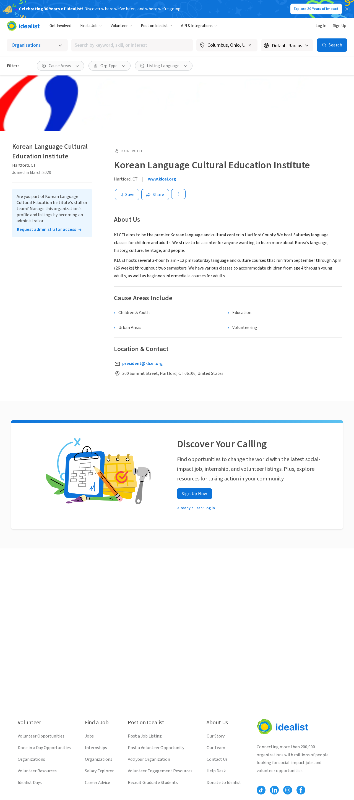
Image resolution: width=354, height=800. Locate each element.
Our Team (216, 748)
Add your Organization (149, 759)
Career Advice (97, 783)
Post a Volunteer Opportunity (156, 748)
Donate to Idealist (224, 783)
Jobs (89, 736)
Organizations (31, 759)
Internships (96, 748)
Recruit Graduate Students (153, 783)
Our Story (216, 736)
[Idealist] (23, 26)
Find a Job (89, 26)
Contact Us (217, 759)
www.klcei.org (162, 179)
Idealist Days (30, 783)
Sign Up (339, 26)
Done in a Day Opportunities (44, 748)
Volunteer (119, 26)
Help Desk (216, 771)
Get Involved (60, 26)
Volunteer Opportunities (41, 736)
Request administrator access (46, 229)
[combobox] (132, 45)
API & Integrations (197, 26)
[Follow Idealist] (261, 790)
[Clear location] (250, 45)
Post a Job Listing (145, 736)
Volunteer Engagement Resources (160, 771)
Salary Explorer (99, 771)
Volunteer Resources (37, 771)
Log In (321, 26)
